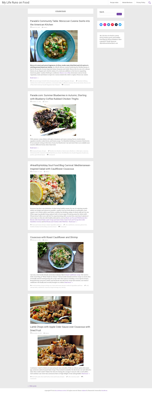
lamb (77, 376)
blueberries (53, 151)
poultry (32, 154)
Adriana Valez (34, 287)
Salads (48, 225)
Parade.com (85, 153)
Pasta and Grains (36, 225)
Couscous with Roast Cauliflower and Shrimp (54, 237)
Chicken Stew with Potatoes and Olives (40, 83)
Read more (34, 78)
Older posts (32, 386)
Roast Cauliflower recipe (73, 275)
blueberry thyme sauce (63, 151)
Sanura (45, 27)
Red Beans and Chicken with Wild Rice (56, 221)
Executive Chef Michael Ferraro (48, 153)
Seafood (68, 285)
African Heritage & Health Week (41, 81)
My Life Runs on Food (15, 2)
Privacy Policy (140, 2)
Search (102, 12)
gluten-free (83, 225)
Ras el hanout (56, 84)
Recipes (72, 81)
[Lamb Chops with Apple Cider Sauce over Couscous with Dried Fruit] (51, 323)
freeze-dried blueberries (64, 153)
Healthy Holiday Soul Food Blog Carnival (41, 226)
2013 (66, 225)
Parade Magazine (64, 81)
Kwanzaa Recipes (54, 81)
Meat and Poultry (45, 376)
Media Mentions (127, 2)
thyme (43, 154)
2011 (69, 376)
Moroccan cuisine (78, 83)
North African (38, 84)
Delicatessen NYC (35, 153)
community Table (57, 83)
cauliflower (71, 225)
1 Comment (66, 84)
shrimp (63, 287)
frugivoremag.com (55, 287)
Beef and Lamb (36, 376)
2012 (87, 285)
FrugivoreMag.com (46, 285)
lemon (54, 226)
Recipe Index (114, 2)
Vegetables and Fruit (56, 225)
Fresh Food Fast (36, 285)
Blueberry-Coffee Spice (76, 151)
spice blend (38, 154)
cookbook (65, 83)
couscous (70, 83)
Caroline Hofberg (82, 81)
